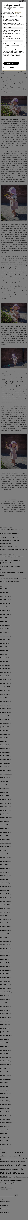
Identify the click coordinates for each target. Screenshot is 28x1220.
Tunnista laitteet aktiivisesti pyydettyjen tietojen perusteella (12, 46)
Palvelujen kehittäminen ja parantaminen (12, 38)
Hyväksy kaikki (11, 63)
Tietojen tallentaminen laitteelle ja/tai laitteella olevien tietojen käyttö (11, 31)
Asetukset (11, 67)
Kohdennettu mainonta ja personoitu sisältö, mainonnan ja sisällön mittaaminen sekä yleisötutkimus (12, 35)
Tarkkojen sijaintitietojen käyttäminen (11, 44)
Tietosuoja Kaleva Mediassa (10, 58)
